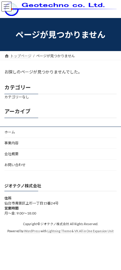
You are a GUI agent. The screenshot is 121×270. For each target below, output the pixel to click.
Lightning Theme (59, 231)
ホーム (9, 132)
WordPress (32, 231)
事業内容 (11, 143)
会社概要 (11, 154)
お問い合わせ (15, 165)
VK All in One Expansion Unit (94, 231)
